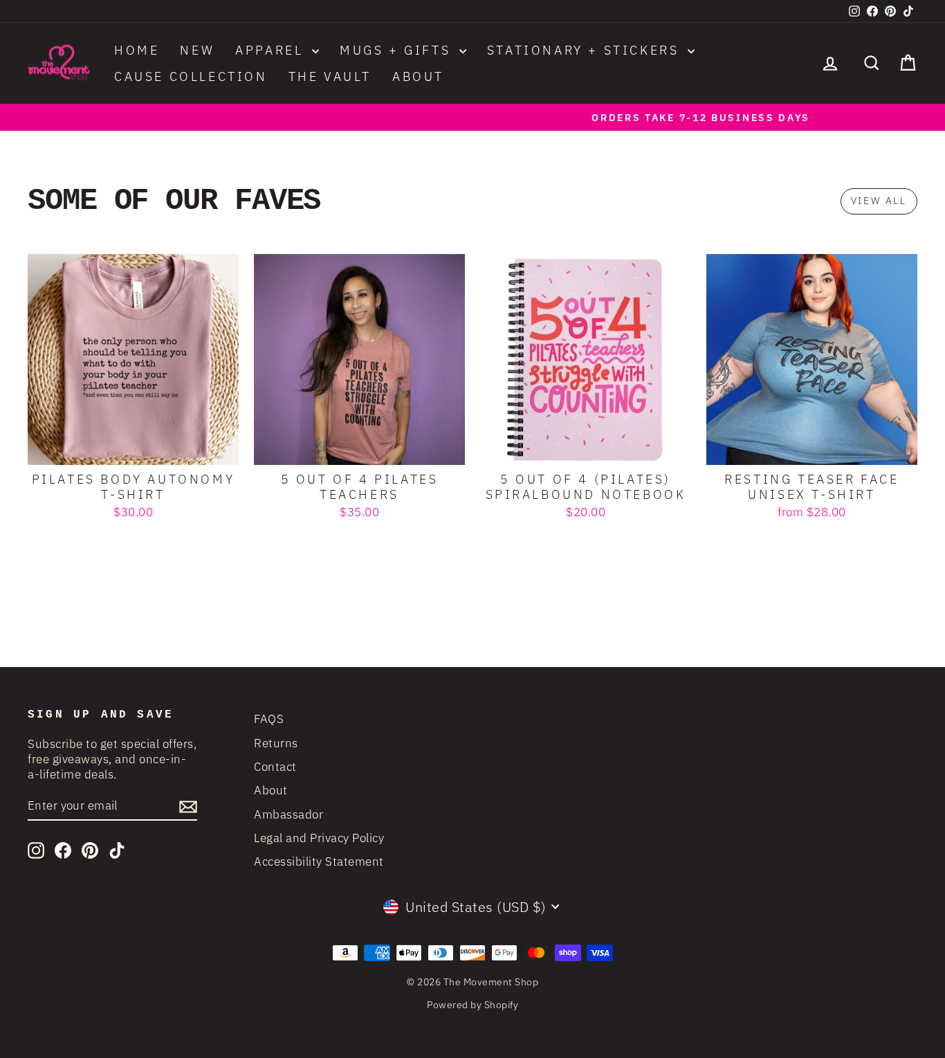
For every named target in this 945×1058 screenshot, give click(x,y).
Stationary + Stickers (585, 50)
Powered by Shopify (472, 1004)
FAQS (269, 719)
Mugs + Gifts (398, 50)
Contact (275, 766)
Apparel (272, 50)
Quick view (133, 449)
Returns (276, 743)
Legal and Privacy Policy (319, 838)
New (197, 50)
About (418, 76)
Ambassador (288, 814)
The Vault (329, 76)
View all (879, 200)
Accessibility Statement (319, 861)
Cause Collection (191, 76)
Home (136, 50)
